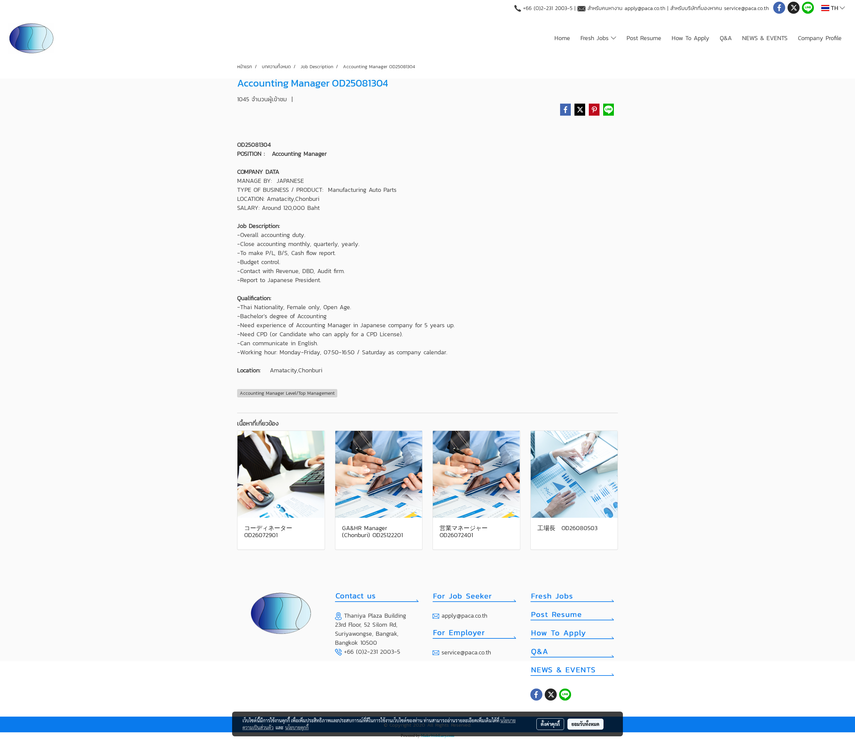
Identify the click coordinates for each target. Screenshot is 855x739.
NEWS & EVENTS (765, 37)
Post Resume (644, 37)
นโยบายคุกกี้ (297, 727)
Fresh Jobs (595, 37)
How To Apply (690, 37)
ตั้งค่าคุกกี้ (550, 724)
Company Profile (820, 37)
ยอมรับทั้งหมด (585, 724)
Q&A (726, 37)
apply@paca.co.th (645, 8)
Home (562, 37)
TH (834, 7)
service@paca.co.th (746, 8)
